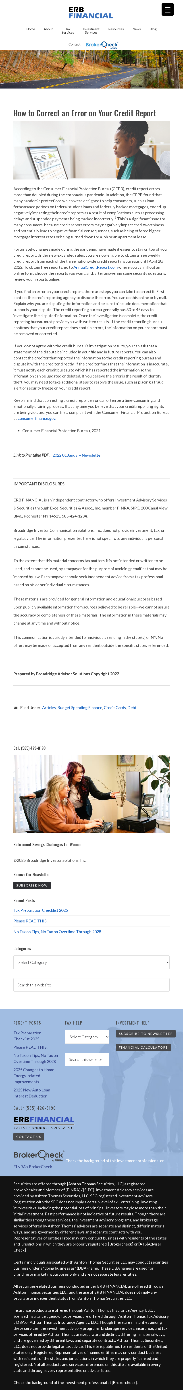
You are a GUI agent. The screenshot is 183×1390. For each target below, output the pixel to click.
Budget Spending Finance (79, 707)
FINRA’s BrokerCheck (32, 1166)
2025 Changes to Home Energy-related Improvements (33, 1075)
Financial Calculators (143, 1047)
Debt (132, 707)
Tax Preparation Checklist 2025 (40, 910)
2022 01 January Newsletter (77, 455)
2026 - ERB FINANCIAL (91, 13)
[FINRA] (73, 1189)
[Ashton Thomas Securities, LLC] (95, 1183)
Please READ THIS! (30, 920)
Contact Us (28, 1136)
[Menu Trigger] (168, 9)
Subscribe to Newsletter (146, 1033)
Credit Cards (115, 707)
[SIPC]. (89, 1189)
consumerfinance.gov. (37, 418)
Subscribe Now (32, 885)
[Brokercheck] (120, 1244)
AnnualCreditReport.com (95, 267)
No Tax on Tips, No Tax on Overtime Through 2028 (57, 931)
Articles (49, 707)
